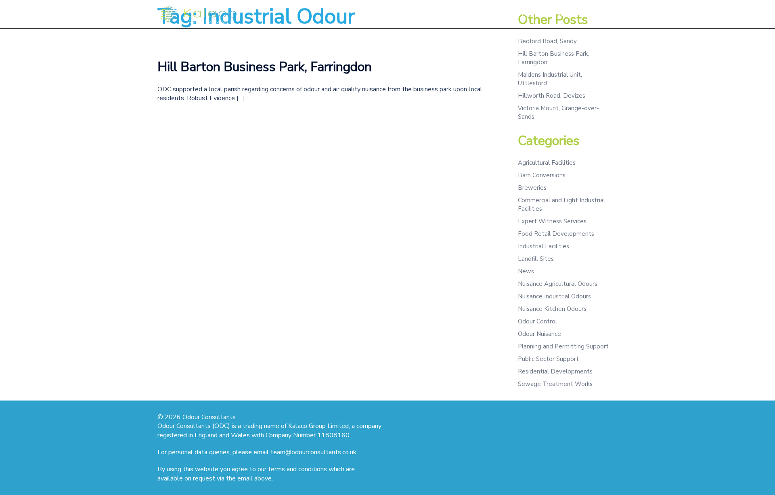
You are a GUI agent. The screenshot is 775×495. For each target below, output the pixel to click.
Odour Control (537, 321)
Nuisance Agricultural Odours (557, 284)
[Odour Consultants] (197, 14)
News (526, 271)
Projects (532, 14)
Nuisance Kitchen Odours (552, 309)
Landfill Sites (536, 259)
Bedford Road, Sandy (547, 41)
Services (457, 14)
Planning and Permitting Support (563, 346)
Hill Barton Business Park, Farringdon (264, 67)
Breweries (532, 188)
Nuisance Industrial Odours (554, 296)
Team (561, 14)
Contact (590, 14)
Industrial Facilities (543, 246)
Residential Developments (555, 371)
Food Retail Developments (556, 234)
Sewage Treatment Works (555, 384)
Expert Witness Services (552, 221)
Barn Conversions (542, 175)
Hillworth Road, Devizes (551, 96)
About (427, 14)
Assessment (495, 14)
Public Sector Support (548, 359)
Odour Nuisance (539, 334)
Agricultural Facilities (547, 163)
